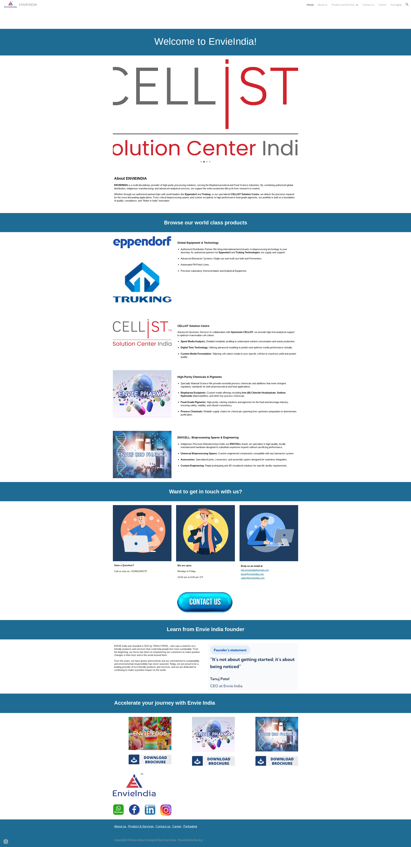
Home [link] (310, 4)
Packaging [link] (396, 4)
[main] (205, 42)
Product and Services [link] (343, 4)
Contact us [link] (368, 4)
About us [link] (322, 4)
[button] (407, 4)
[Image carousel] (205, 111)
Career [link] (382, 4)
